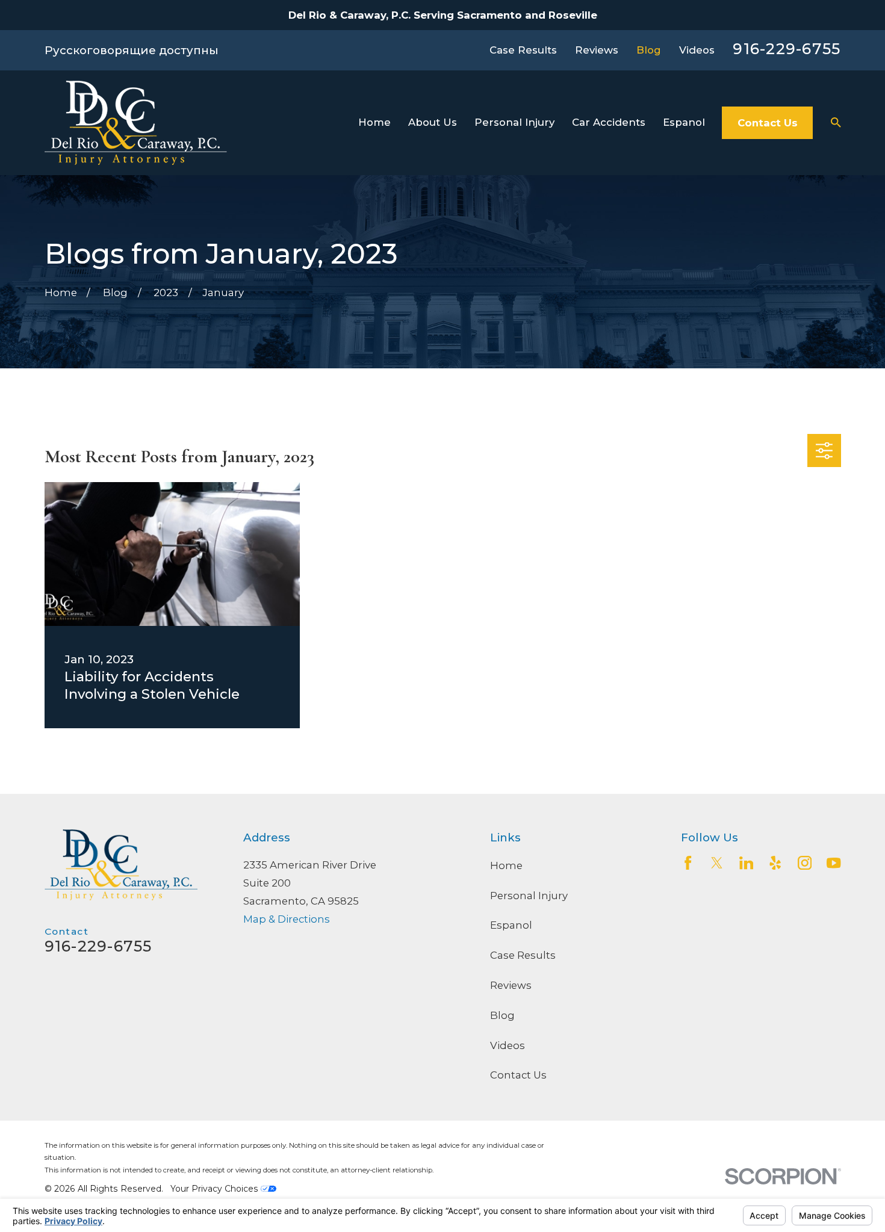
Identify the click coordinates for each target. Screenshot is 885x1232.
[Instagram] (805, 863)
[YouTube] (833, 863)
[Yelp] (775, 863)
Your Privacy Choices (215, 1188)
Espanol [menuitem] (684, 122)
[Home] (136, 123)
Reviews (596, 50)
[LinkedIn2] (746, 863)
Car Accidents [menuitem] (608, 122)
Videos (697, 50)
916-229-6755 (786, 49)
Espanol (511, 925)
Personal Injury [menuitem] (514, 122)
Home (506, 865)
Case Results (523, 50)
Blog (648, 50)
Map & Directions (286, 919)
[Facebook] (688, 863)
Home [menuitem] (374, 122)
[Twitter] (717, 863)
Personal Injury (529, 896)
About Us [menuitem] (432, 122)
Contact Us (768, 123)
